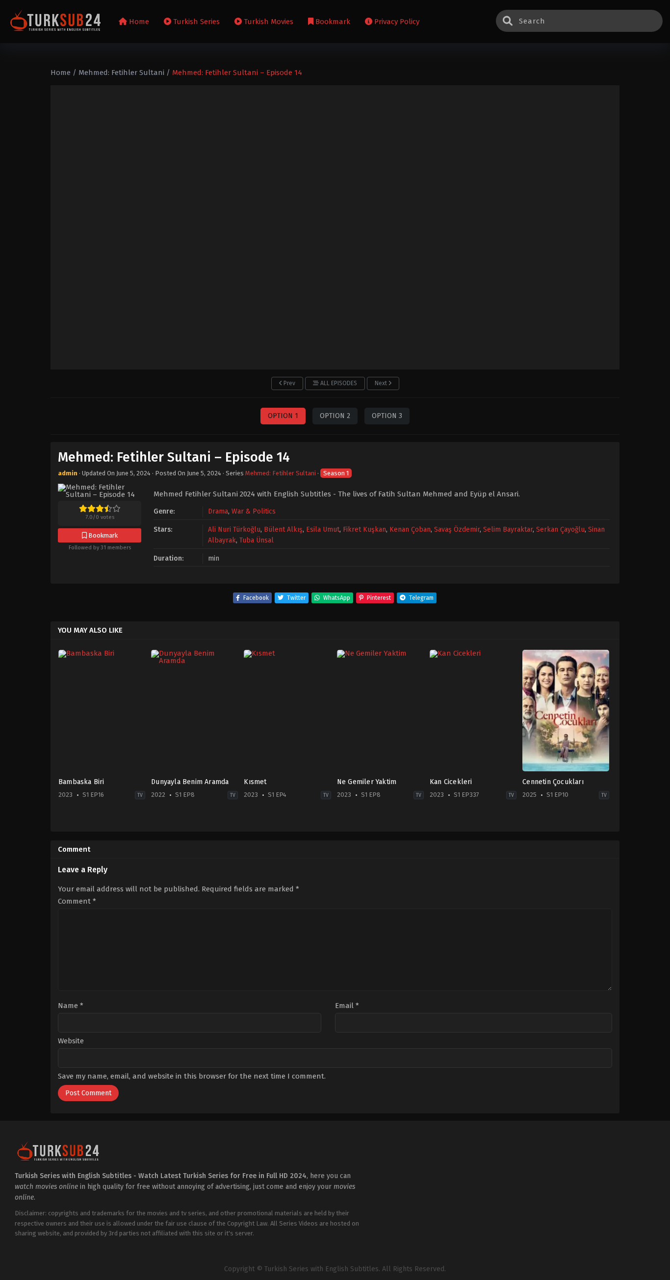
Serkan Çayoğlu (560, 529)
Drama (218, 511)
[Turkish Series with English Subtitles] (55, 22)
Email (347, 1005)
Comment (77, 901)
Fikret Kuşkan (364, 529)
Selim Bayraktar (508, 529)
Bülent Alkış (283, 529)
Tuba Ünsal (256, 540)
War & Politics (254, 511)
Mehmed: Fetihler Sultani (280, 473)
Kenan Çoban (410, 529)
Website (71, 1041)
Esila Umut (322, 529)
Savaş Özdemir (457, 529)
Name (70, 1005)
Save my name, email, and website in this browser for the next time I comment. (192, 1076)
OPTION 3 (387, 416)
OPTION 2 (335, 416)
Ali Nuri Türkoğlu (234, 529)
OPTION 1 (283, 416)
